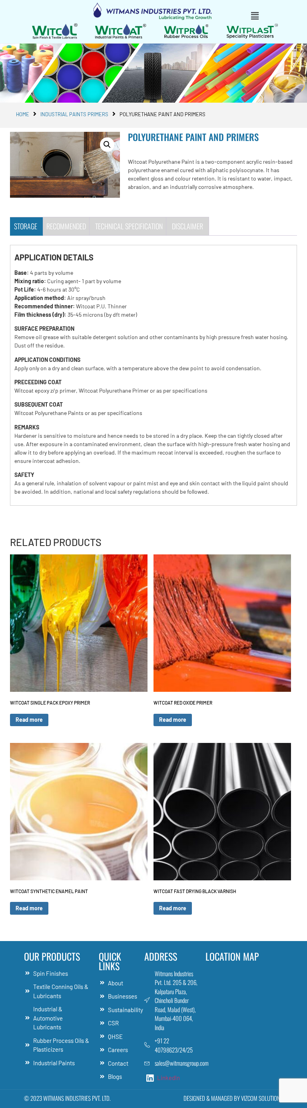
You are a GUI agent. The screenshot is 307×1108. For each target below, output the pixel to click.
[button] (254, 15)
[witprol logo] (186, 31)
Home (22, 114)
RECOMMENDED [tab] (66, 226)
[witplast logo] (252, 31)
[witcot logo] (121, 31)
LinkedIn (168, 1077)
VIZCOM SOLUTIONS (262, 1098)
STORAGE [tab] (25, 226)
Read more (29, 719)
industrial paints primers (74, 114)
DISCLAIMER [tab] (187, 226)
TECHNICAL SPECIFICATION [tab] (129, 226)
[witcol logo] (55, 31)
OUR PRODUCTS (52, 956)
